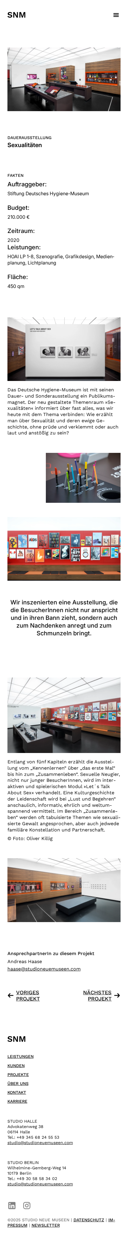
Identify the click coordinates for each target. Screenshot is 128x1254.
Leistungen (20, 1056)
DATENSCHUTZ (89, 1219)
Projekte (18, 1074)
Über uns (18, 1083)
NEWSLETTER (46, 1225)
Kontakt (16, 1092)
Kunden (16, 1065)
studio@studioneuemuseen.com (40, 1142)
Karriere (17, 1101)
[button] (116, 14)
